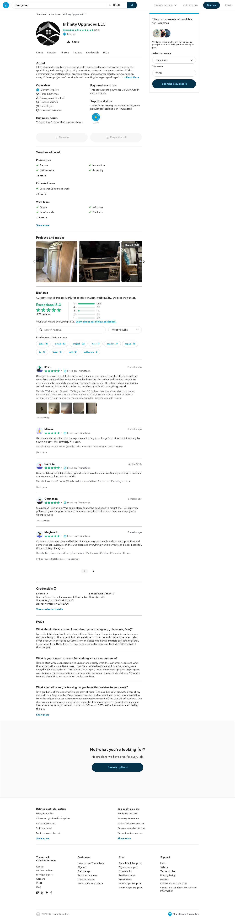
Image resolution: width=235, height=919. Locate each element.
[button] (48, 33)
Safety (164, 867)
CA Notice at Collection (173, 883)
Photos (65, 52)
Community (125, 871)
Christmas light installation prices (53, 818)
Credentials (92, 52)
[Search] (132, 5)
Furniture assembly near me (131, 828)
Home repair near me (128, 818)
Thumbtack (41, 14)
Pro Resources (127, 875)
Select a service (161, 53)
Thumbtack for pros (130, 863)
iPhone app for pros (130, 883)
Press (39, 882)
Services (52, 52)
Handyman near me (127, 813)
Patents (164, 879)
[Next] (93, 571)
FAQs (106, 52)
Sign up (82, 867)
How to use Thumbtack (91, 863)
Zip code (157, 66)
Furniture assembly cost (48, 833)
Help (162, 863)
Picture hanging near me (130, 833)
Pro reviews (125, 879)
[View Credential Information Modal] (55, 588)
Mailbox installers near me (131, 823)
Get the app (84, 871)
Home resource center (90, 883)
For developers (44, 874)
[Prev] (84, 571)
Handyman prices (45, 813)
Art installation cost (46, 823)
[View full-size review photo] (41, 408)
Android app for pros (130, 887)
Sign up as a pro (128, 867)
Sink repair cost (44, 828)
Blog (38, 886)
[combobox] (59, 5)
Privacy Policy (167, 875)
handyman (56, 14)
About (39, 52)
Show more (42, 838)
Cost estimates (86, 879)
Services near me (87, 875)
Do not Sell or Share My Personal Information (178, 889)
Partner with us (44, 870)
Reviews (77, 52)
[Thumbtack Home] (6, 5)
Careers (40, 878)
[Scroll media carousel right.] (143, 261)
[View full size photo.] (56, 261)
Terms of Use (167, 871)
